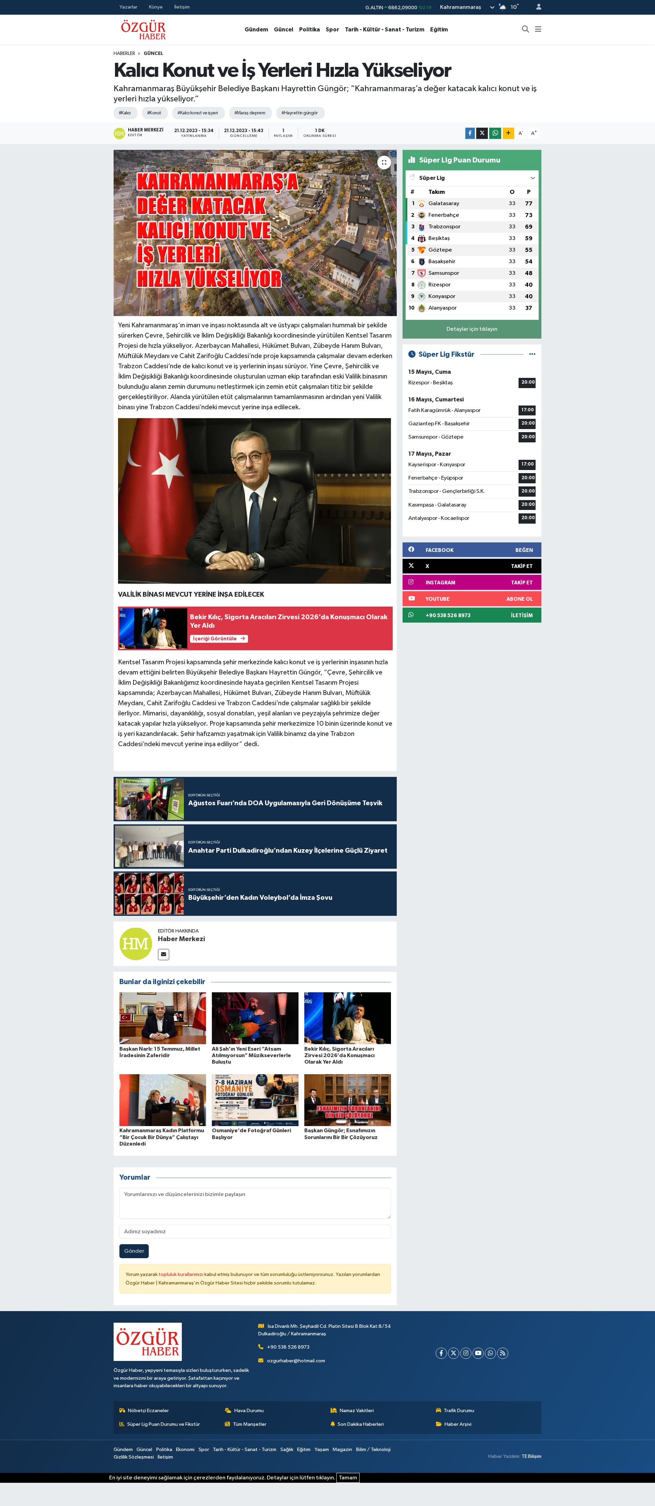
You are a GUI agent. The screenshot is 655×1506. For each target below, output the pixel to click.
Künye (156, 7)
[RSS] (502, 1353)
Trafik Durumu (459, 1410)
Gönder (134, 1251)
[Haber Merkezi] (135, 944)
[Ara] (525, 29)
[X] (453, 1353)
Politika (309, 29)
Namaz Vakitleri (357, 1410)
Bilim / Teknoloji (373, 1449)
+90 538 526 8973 (288, 1347)
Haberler (124, 53)
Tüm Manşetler (249, 1424)
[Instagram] (465, 1353)
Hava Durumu (249, 1410)
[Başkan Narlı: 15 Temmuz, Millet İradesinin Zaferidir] (162, 1018)
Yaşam (322, 1449)
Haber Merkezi (181, 939)
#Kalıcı (125, 113)
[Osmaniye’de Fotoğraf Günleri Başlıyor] (255, 1100)
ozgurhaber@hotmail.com (296, 1360)
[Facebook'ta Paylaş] (470, 133)
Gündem (256, 29)
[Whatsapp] (490, 1353)
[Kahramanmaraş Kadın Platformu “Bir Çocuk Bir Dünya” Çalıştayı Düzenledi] (162, 1100)
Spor (332, 29)
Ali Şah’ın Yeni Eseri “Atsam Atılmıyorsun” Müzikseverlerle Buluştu (251, 1055)
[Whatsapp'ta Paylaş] (495, 133)
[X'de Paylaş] (482, 133)
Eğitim (439, 29)
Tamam (348, 1478)
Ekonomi (185, 1449)
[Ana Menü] (538, 29)
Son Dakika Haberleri (361, 1424)
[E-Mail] (163, 954)
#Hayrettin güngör (299, 113)
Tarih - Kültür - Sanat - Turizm (384, 29)
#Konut (154, 113)
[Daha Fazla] (508, 133)
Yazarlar (128, 7)
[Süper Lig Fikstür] (532, 354)
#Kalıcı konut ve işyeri (197, 113)
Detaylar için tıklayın (472, 329)
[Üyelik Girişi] (535, 7)
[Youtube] (478, 1353)
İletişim (182, 7)
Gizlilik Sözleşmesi (134, 1457)
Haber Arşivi (458, 1424)
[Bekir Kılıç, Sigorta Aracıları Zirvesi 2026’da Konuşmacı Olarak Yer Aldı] (347, 1018)
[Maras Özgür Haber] (143, 29)
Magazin (342, 1449)
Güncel (283, 29)
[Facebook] (441, 1353)
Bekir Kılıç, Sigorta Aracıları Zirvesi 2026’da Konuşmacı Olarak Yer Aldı (339, 1055)
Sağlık (286, 1449)
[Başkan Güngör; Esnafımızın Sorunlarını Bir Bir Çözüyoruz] (347, 1100)
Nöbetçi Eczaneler (148, 1410)
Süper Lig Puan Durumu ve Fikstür (163, 1424)
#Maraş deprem (249, 113)
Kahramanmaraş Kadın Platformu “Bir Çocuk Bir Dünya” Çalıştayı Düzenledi (161, 1137)
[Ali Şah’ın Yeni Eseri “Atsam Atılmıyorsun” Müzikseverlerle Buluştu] (255, 1018)
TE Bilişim (531, 1456)
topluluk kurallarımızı (181, 1274)
